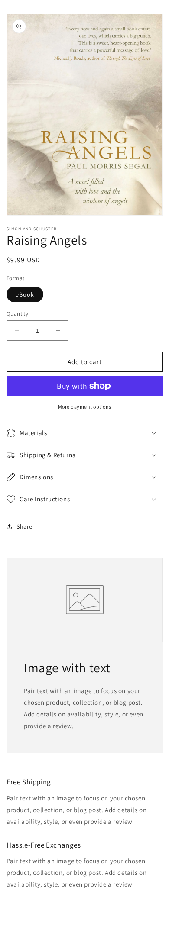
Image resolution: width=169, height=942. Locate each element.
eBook (25, 294)
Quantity (17, 313)
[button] (84, 433)
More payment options (84, 406)
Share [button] (24, 526)
